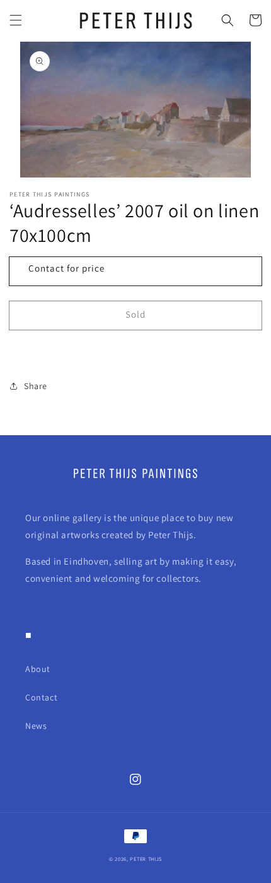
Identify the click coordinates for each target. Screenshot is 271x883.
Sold (135, 314)
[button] (16, 20)
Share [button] (35, 386)
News (36, 725)
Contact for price (66, 268)
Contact (41, 697)
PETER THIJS (146, 858)
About (37, 669)
